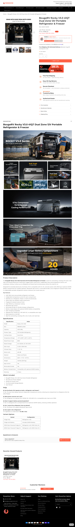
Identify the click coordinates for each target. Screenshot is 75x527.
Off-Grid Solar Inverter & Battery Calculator (28, 511)
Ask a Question (66, 439)
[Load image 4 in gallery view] (28, 50)
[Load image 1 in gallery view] (9, 50)
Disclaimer (40, 513)
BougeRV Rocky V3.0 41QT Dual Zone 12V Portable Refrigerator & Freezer (27, 14)
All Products (23, 513)
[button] (69, 7)
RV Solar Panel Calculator (26, 508)
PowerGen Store (39, 524)
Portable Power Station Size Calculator (27, 506)
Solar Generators (8, 7)
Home (4, 14)
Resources (6, 10)
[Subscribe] (70, 504)
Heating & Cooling (51, 7)
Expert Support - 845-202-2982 (64, 3)
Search (22, 503)
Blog (22, 515)
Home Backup (19, 7)
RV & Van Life (29, 7)
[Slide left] (3, 32)
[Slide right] (34, 32)
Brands (60, 7)
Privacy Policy (41, 505)
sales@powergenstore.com (11, 501)
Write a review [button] (47, 488)
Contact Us (23, 501)
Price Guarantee (42, 509)
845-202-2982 (8, 499)
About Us (23, 499)
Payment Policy (41, 511)
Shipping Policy (41, 507)
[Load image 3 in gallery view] (22, 50)
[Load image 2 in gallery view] (15, 50)
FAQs (39, 499)
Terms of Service (42, 503)
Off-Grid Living (39, 7)
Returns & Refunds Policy (44, 501)
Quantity (41, 53)
